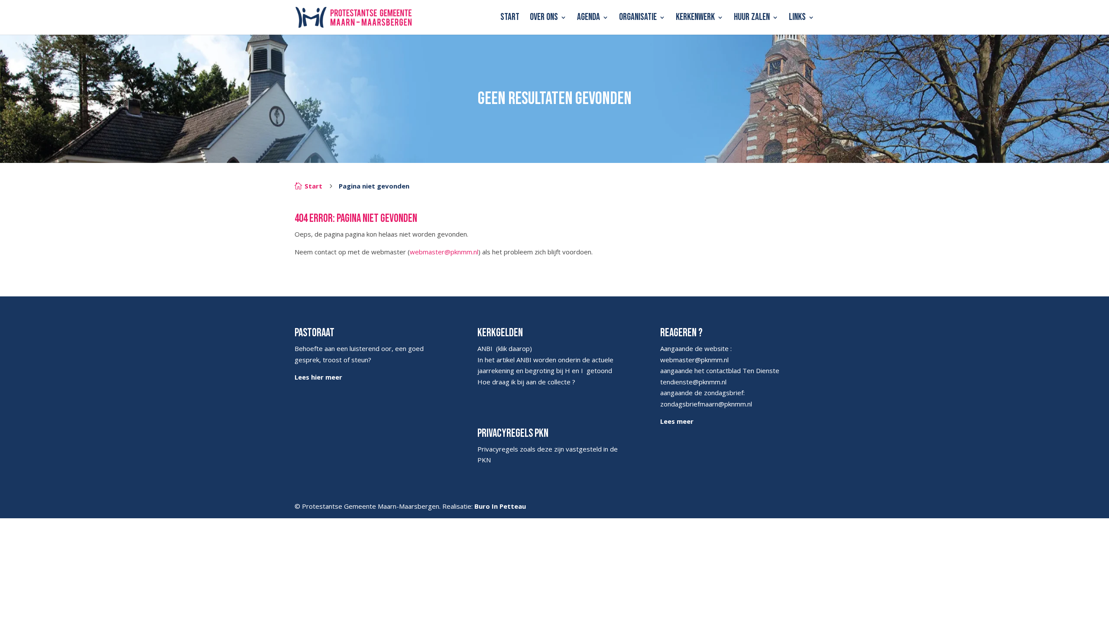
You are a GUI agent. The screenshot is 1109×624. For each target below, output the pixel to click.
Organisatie (638, 18)
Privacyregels (497, 449)
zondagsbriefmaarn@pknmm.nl (706, 404)
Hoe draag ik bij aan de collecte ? (526, 381)
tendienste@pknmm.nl (693, 381)
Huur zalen (752, 18)
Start (509, 18)
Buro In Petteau (500, 506)
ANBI (485, 348)
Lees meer (677, 421)
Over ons (544, 18)
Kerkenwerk (695, 18)
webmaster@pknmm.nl (444, 251)
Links (797, 18)
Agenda (588, 18)
